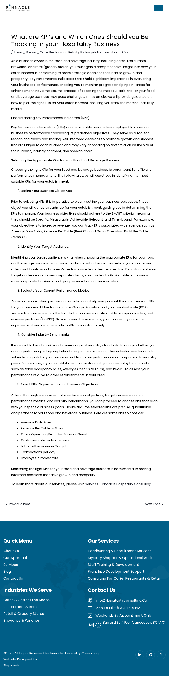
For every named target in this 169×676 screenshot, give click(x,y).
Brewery (32, 52)
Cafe (44, 52)
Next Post (154, 504)
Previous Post (17, 504)
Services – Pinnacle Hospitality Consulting (118, 484)
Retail (72, 52)
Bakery (19, 52)
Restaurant (58, 52)
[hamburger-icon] (158, 8)
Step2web (11, 665)
